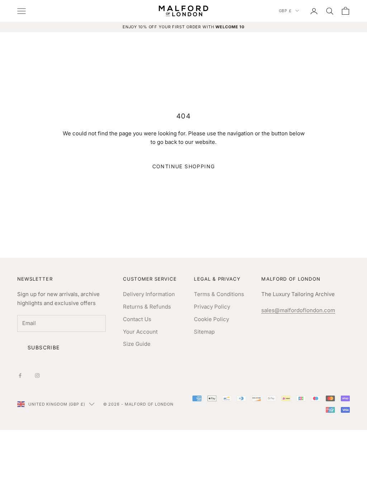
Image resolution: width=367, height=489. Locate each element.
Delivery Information (149, 294)
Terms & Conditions (219, 294)
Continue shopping (183, 166)
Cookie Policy (211, 319)
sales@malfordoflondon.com (298, 310)
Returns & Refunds (147, 306)
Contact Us (137, 319)
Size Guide (137, 343)
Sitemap (204, 331)
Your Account (140, 331)
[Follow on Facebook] (20, 375)
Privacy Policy (212, 306)
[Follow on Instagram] (37, 375)
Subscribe (44, 347)
